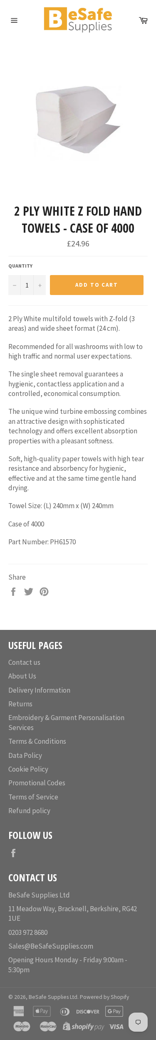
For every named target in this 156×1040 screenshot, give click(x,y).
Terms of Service (33, 797)
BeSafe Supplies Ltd (53, 997)
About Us (22, 676)
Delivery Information (39, 690)
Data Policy (25, 755)
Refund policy (29, 810)
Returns (20, 703)
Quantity (20, 266)
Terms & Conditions (37, 741)
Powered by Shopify (104, 997)
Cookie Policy (28, 769)
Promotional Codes (36, 782)
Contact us (24, 662)
